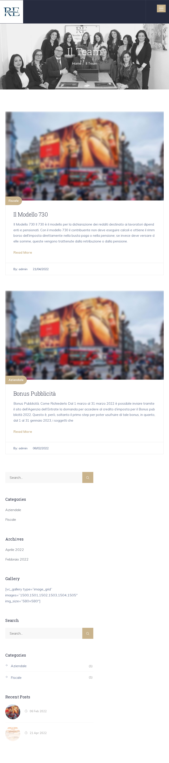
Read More (22, 252)
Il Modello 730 (30, 214)
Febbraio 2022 (17, 559)
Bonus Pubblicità (34, 393)
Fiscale (14, 200)
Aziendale (16, 380)
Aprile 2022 (14, 549)
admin (23, 269)
